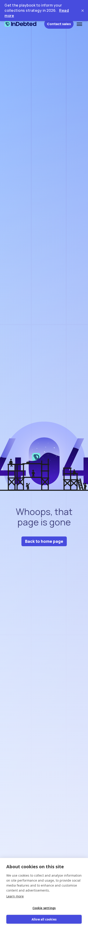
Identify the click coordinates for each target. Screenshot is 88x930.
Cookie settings (44, 908)
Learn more (15, 896)
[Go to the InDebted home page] (24, 24)
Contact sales (59, 23)
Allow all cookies (44, 919)
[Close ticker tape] (82, 10)
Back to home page (44, 541)
